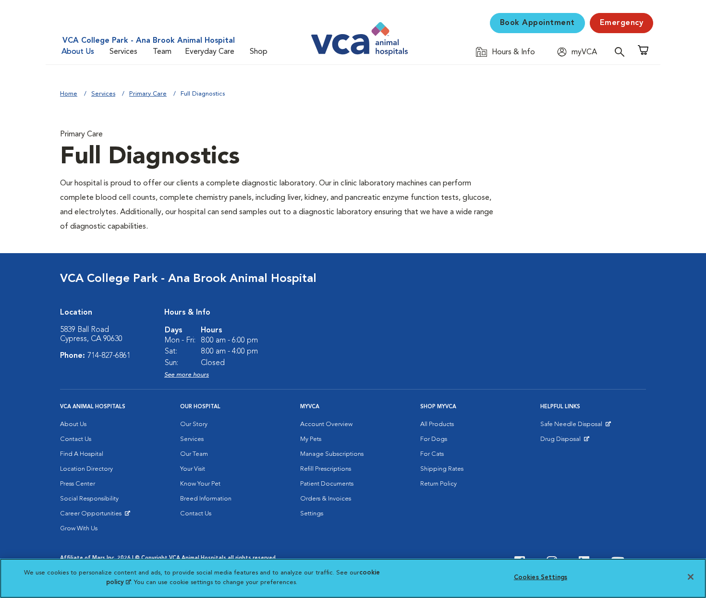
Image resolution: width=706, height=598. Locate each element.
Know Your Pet (200, 484)
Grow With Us (78, 528)
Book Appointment (537, 23)
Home (68, 94)
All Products (437, 424)
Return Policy (438, 484)
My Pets (310, 439)
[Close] (690, 576)
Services (123, 52)
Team (162, 52)
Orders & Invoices (325, 499)
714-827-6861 (109, 356)
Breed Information (205, 499)
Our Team (194, 454)
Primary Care (148, 94)
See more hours (186, 375)
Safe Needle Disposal (572, 426)
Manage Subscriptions (332, 454)
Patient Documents (326, 484)
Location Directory (86, 469)
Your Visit (192, 469)
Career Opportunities (92, 516)
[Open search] (622, 52)
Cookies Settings (540, 577)
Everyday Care (209, 52)
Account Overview (326, 424)
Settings (311, 514)
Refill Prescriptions (325, 469)
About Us (77, 52)
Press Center (77, 484)
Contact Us (75, 439)
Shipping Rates (441, 469)
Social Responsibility (89, 499)
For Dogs (433, 439)
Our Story (193, 424)
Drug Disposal (564, 441)
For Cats (432, 454)
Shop (259, 52)
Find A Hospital (81, 454)
